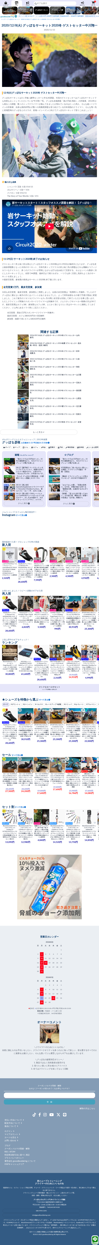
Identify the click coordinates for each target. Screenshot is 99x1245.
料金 (44, 447)
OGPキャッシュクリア (14, 1164)
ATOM (12, 1152)
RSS (6, 1152)
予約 (61, 447)
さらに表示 (68, 504)
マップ (17, 447)
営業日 (52, 447)
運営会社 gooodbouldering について (20, 1161)
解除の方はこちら (87, 1109)
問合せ (95, 1243)
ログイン (82, 5)
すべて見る (20, 515)
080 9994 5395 (41, 1211)
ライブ (7, 447)
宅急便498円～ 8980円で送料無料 (60, 16)
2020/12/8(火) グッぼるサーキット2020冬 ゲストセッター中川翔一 (41, 19)
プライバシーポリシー (14, 1158)
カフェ (35, 447)
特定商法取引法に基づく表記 (17, 1155)
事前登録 (71, 447)
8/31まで (26, 16)
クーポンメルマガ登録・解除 (17, 1149)
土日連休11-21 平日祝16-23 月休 (34, 443)
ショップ (5, 5)
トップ (3, 19)
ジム (16, 5)
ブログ (28, 5)
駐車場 (81, 447)
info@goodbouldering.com (41, 1215)
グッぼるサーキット (13, 19)
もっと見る (38, 432)
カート (93, 3)
